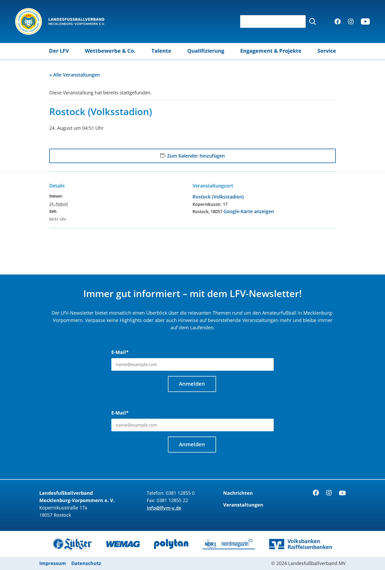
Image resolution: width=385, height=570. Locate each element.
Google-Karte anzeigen (248, 211)
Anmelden (192, 383)
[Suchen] (312, 21)
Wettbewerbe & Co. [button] (110, 50)
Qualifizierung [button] (205, 50)
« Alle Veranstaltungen (74, 75)
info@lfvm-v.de (164, 508)
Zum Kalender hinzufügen (196, 156)
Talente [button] (161, 50)
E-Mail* (120, 352)
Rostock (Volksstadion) (218, 196)
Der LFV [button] (59, 50)
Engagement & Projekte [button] (270, 50)
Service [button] (326, 50)
